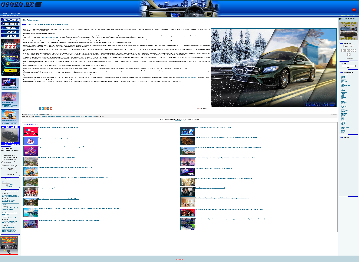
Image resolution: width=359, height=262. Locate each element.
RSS (19, 15)
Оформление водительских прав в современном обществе (10, 196)
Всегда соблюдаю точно (9, 155)
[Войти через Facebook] (347, 50)
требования (44, 116)
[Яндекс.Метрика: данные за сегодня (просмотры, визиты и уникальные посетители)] (6, 182)
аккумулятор (69, 116)
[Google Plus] (51, 108)
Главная (342, 15)
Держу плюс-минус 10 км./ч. (10, 157)
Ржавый (45, 114)
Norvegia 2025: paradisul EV (9, 217)
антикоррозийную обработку (188, 77)
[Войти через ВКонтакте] (343, 50)
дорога (94, 116)
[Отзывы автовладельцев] (10, 28)
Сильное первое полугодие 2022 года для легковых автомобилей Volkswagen (9, 223)
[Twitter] (43, 108)
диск (82, 116)
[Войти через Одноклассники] (348, 54)
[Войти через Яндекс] (350, 50)
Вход (354, 15)
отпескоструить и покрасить (49, 37)
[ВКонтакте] (40, 108)
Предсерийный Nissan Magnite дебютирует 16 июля (10, 208)
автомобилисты (51, 116)
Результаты (7, 172)
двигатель (78, 116)
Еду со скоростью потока (10, 159)
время (63, 116)
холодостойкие (37, 116)
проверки (90, 116)
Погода (85, 116)
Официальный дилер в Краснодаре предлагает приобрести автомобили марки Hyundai (10, 202)
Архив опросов (13, 172)
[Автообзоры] (10, 35)
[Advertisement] (349, 167)
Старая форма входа (348, 58)
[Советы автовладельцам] (10, 32)
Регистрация (348, 15)
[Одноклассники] (45, 108)
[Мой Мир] (48, 108)
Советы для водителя (33, 20)
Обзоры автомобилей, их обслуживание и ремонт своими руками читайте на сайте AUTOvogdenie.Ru (9, 229)
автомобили (58, 116)
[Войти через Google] (354, 50)
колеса (73, 116)
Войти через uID (348, 46)
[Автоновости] (10, 24)
